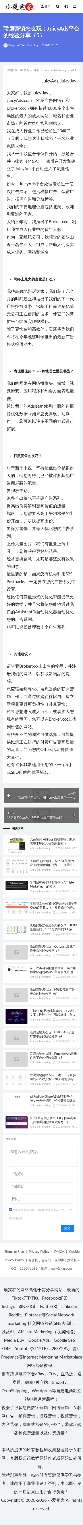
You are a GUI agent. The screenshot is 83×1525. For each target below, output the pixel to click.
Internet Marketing (55, 70)
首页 (26, 70)
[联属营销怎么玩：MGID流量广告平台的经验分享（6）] (17, 995)
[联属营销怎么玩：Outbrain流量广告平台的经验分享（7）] (17, 952)
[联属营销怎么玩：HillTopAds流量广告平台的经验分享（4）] (17, 1037)
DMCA (59, 1251)
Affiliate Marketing (28, 45)
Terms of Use (14, 1251)
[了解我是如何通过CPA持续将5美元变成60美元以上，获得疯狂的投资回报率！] (17, 908)
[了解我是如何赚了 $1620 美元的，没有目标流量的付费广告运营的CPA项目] (17, 866)
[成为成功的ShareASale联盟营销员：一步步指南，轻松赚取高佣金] (17, 1096)
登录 (47, 6)
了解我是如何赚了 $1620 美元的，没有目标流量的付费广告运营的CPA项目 (53, 865)
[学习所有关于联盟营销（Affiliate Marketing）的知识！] (17, 885)
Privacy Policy (39, 1251)
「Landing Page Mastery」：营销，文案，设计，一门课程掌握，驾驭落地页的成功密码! (53, 1015)
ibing (11, 45)
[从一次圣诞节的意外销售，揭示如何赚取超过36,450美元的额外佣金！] (17, 969)
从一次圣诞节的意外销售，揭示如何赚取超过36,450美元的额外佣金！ (53, 972)
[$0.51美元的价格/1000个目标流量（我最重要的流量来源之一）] (17, 1122)
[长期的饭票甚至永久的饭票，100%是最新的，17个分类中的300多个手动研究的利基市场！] (17, 929)
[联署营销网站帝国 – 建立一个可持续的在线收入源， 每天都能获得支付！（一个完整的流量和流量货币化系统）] (17, 1079)
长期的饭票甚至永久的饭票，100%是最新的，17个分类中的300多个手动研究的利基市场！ (53, 929)
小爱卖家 (56, 1500)
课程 (36, 70)
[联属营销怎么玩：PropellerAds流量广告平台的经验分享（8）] (17, 1059)
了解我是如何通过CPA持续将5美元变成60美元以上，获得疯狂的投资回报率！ (53, 907)
